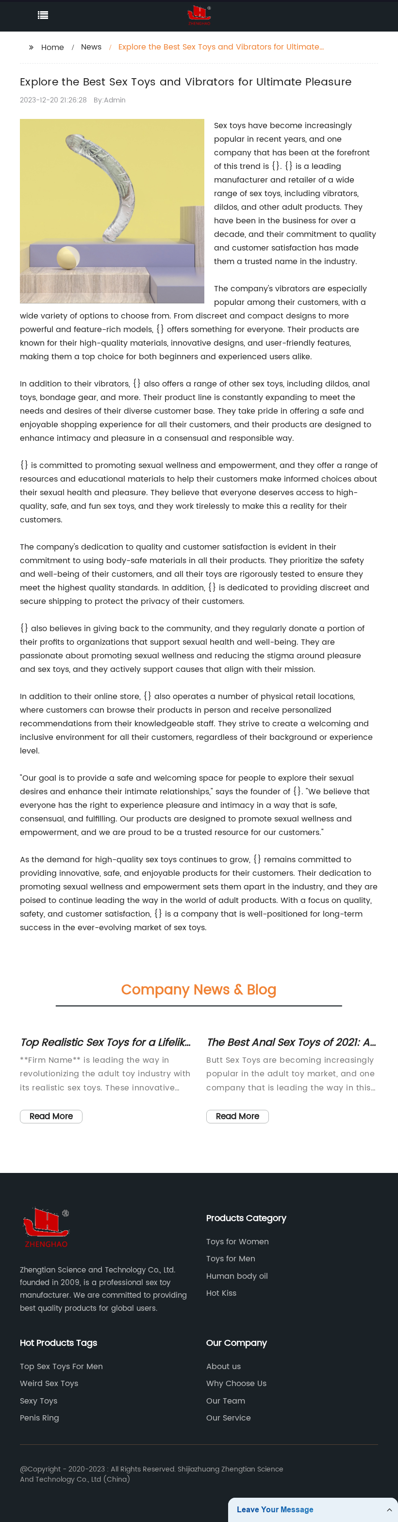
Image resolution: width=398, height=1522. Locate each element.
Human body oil (237, 1276)
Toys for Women (237, 1242)
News (91, 47)
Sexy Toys (38, 1401)
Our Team (225, 1401)
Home (52, 47)
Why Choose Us (236, 1383)
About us (223, 1366)
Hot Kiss (221, 1293)
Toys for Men (230, 1259)
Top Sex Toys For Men (61, 1366)
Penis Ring (39, 1418)
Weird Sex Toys (49, 1383)
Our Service (228, 1418)
